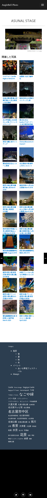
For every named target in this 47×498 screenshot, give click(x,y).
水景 (15, 430)
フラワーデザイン (13, 401)
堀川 (33, 421)
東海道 (34, 426)
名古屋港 (31, 418)
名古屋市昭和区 (13, 416)
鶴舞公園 (11, 442)
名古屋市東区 (24, 415)
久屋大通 (12, 404)
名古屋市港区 (12, 418)
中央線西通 (33, 401)
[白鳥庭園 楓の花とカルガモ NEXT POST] (45, 258)
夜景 (15, 426)
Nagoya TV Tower (13, 390)
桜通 (10, 430)
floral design (18, 387)
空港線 (26, 430)
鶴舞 (30, 439)
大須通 (29, 426)
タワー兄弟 (12, 398)
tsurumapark (24, 390)
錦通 (26, 438)
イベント (17, 365)
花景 (23, 434)
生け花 (21, 430)
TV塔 (32, 390)
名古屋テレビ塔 (15, 407)
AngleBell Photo (10, 5)
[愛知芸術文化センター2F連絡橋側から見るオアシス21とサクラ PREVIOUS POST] (1, 258)
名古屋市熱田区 (22, 418)
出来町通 (31, 404)
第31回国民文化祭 (13, 435)
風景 (15, 351)
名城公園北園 (22, 422)
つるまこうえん (13, 395)
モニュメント (24, 401)
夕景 (9, 426)
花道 (29, 435)
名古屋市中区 (18, 411)
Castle (10, 387)
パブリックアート (22, 398)
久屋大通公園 (23, 404)
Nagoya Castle (28, 387)
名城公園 (12, 421)
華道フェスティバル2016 (15, 439)
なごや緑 (26, 394)
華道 (33, 435)
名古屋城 (27, 407)
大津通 (22, 426)
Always (16, 374)
